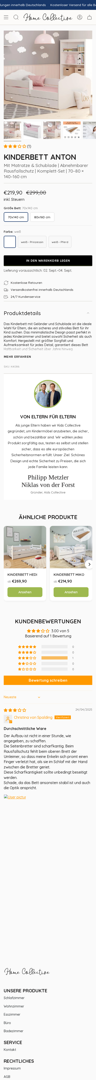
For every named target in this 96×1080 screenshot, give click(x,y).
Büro (7, 1023)
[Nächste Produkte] (89, 564)
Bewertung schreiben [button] (48, 680)
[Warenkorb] (89, 17)
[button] (15, 146)
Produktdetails (22, 313)
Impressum (12, 1068)
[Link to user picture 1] (15, 805)
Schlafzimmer (14, 998)
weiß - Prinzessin (34, 242)
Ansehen (24, 592)
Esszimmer (12, 1014)
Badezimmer (13, 1031)
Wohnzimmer (14, 1006)
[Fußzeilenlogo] (27, 974)
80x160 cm (42, 217)
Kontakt (10, 1050)
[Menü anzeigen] (6, 17)
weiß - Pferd (62, 242)
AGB (7, 1077)
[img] (15, 710)
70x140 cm (16, 217)
